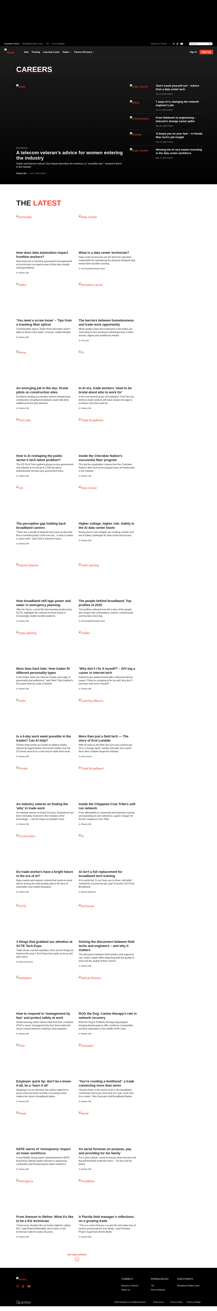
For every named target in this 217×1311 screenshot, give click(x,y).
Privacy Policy (176, 1302)
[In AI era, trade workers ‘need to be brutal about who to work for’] (81, 352)
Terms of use (158, 1302)
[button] (77, 1258)
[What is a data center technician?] (88, 216)
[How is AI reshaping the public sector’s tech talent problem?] (23, 420)
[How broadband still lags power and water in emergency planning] (27, 565)
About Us (125, 1290)
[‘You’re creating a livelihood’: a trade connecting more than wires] (86, 1045)
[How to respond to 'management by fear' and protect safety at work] (24, 977)
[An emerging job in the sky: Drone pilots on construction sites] (21, 352)
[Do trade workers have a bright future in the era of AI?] (25, 836)
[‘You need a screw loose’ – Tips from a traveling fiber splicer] (21, 284)
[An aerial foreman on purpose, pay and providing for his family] (83, 1113)
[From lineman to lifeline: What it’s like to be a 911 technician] (24, 1181)
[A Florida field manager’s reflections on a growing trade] (87, 1181)
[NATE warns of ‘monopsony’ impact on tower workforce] (21, 1113)
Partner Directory (83, 52)
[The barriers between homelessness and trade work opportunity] (90, 284)
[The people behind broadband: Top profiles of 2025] (89, 565)
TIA (47, 44)
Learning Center (51, 52)
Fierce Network (58, 44)
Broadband (22, 148)
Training (36, 52)
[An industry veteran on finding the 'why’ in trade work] (21, 768)
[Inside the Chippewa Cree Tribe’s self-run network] (91, 768)
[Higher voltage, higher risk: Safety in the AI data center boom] (88, 487)
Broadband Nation (12, 44)
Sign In (193, 52)
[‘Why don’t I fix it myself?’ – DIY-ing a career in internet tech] (84, 632)
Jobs (26, 52)
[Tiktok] (178, 44)
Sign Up (206, 52)
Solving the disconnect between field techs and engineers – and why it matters (106, 946)
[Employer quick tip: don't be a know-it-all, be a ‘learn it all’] (20, 1045)
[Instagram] (174, 44)
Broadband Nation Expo (33, 44)
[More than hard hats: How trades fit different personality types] (26, 632)
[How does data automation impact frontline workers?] (24, 216)
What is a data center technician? (104, 252)
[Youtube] (181, 43)
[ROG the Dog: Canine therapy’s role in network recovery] (90, 977)
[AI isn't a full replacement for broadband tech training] (81, 836)
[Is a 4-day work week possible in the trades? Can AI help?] (20, 700)
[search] (210, 44)
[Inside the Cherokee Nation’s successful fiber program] (91, 420)
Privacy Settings (194, 1302)
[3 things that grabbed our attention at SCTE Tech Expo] (21, 906)
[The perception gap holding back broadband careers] (19, 487)
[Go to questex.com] (23, 1302)
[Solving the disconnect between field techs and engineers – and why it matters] (86, 906)
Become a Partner (159, 44)
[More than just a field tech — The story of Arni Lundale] (91, 700)
